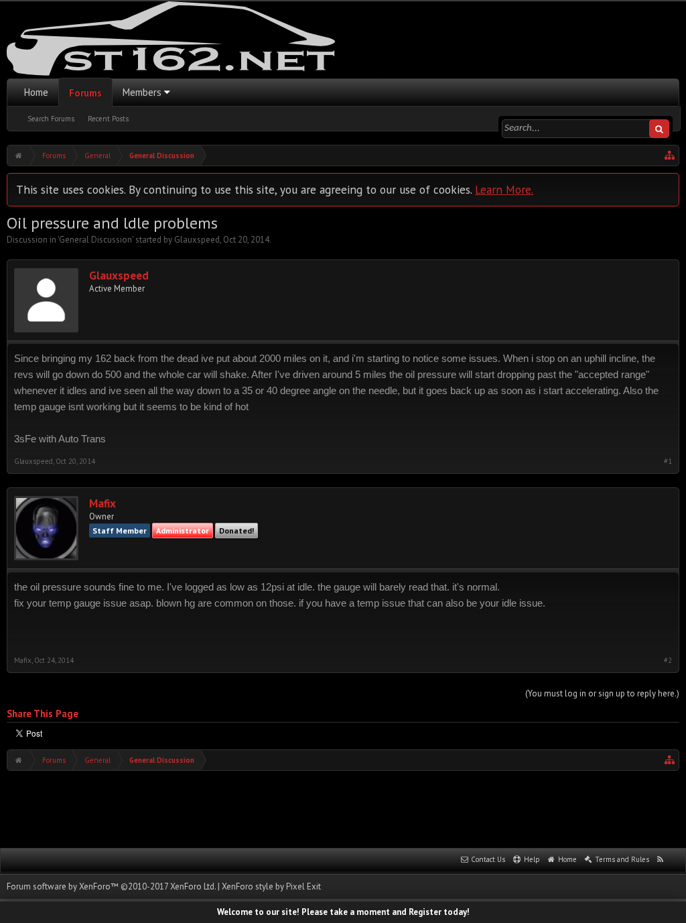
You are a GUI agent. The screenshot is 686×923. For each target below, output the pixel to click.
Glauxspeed (197, 239)
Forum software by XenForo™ (111, 886)
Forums (85, 92)
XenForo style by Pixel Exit (271, 886)
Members (142, 92)
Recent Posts (108, 118)
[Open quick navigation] (670, 155)
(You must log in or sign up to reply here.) (602, 693)
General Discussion (95, 239)
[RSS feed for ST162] (661, 860)
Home (36, 92)
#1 (668, 461)
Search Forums (50, 118)
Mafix (102, 504)
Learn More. (504, 189)
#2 (668, 660)
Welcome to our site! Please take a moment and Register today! (343, 912)
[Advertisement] (343, 808)
